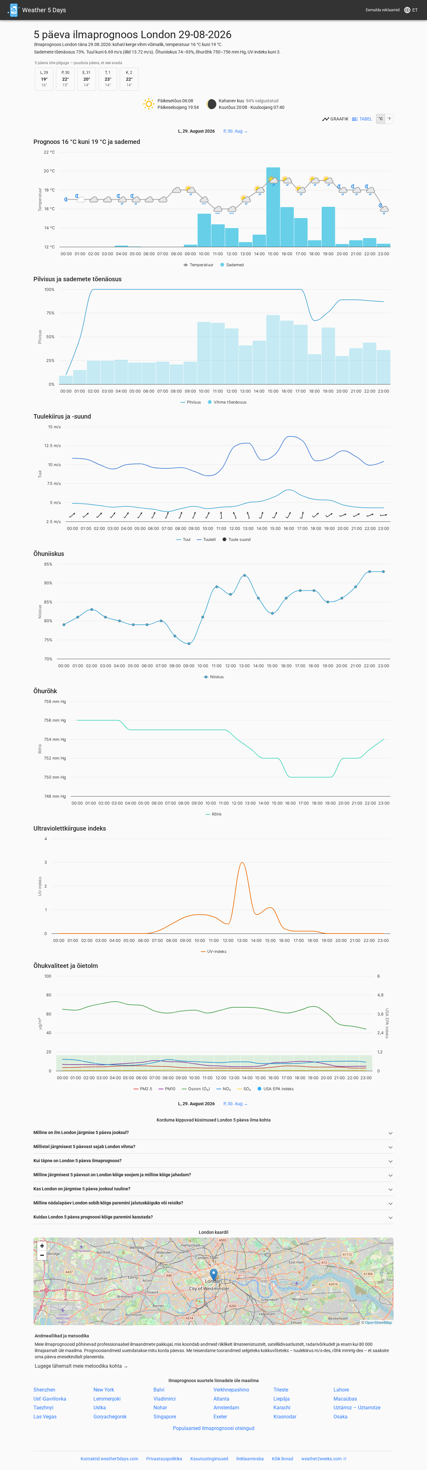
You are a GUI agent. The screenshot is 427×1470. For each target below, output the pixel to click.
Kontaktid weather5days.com (109, 1458)
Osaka (341, 1417)
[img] (213, 1281)
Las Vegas (45, 1417)
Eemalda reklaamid (382, 10)
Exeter (220, 1417)
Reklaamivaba (250, 1458)
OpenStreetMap (378, 1322)
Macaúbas (345, 1398)
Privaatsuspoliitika (164, 1458)
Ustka (99, 1408)
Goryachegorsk (110, 1417)
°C (381, 118)
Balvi (158, 1390)
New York (103, 1390)
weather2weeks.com (321, 1458)
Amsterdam (226, 1408)
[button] (214, 1275)
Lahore (341, 1390)
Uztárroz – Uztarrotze (357, 1408)
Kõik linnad (282, 1458)
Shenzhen (44, 1390)
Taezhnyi (43, 1408)
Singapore (164, 1417)
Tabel (365, 118)
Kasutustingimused (209, 1458)
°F (389, 118)
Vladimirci (164, 1398)
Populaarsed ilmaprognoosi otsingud (213, 1428)
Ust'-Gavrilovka (49, 1398)
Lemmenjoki (107, 1398)
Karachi (282, 1408)
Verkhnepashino (231, 1390)
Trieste (281, 1390)
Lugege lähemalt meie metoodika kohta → (81, 1366)
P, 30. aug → (236, 131)
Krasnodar (285, 1417)
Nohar (160, 1408)
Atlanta (221, 1398)
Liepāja (282, 1398)
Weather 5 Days (44, 10)
